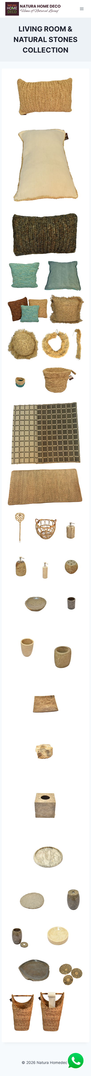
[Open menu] (82, 8)
